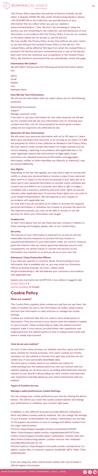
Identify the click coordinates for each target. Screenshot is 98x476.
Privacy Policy (18, 283)
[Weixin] (95, 472)
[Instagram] (90, 472)
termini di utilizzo (19, 286)
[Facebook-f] (85, 472)
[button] (93, 6)
